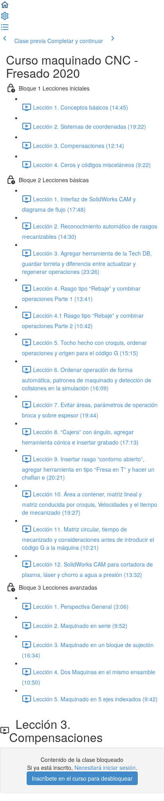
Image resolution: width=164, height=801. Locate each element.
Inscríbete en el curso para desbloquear (82, 778)
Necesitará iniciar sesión (105, 767)
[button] (5, 7)
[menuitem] (5, 18)
